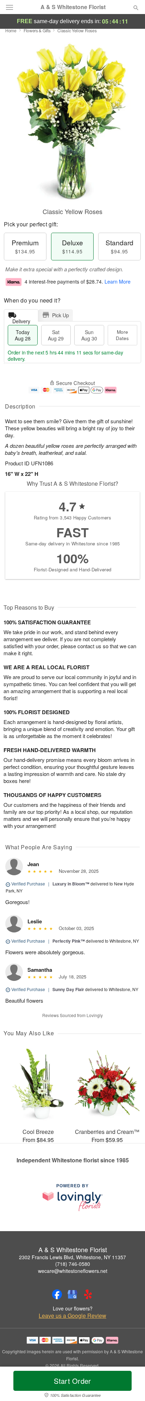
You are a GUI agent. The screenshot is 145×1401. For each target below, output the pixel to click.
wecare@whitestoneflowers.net (72, 1270)
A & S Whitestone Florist (73, 7)
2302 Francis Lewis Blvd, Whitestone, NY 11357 (72, 1257)
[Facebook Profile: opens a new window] (57, 1294)
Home (11, 30)
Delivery (21, 319)
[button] (130, 1385)
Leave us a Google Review (72, 1316)
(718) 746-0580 (72, 1263)
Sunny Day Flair (68, 989)
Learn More (118, 281)
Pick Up (60, 315)
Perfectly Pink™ (68, 941)
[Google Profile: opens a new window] (72, 1294)
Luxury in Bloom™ (70, 884)
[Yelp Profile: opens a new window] (88, 1294)
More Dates (122, 334)
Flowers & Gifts (37, 30)
